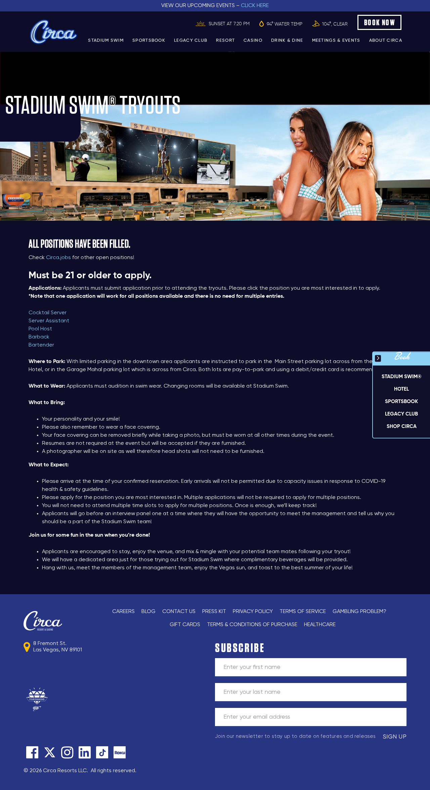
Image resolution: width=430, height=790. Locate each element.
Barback (39, 337)
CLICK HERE (255, 5)
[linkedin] (85, 752)
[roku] (120, 752)
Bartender (41, 345)
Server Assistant (49, 321)
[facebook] (32, 752)
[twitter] (50, 752)
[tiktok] (102, 752)
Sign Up (395, 737)
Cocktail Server (48, 313)
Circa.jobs (58, 257)
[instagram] (67, 752)
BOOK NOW (379, 22)
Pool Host (41, 329)
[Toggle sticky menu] (378, 358)
